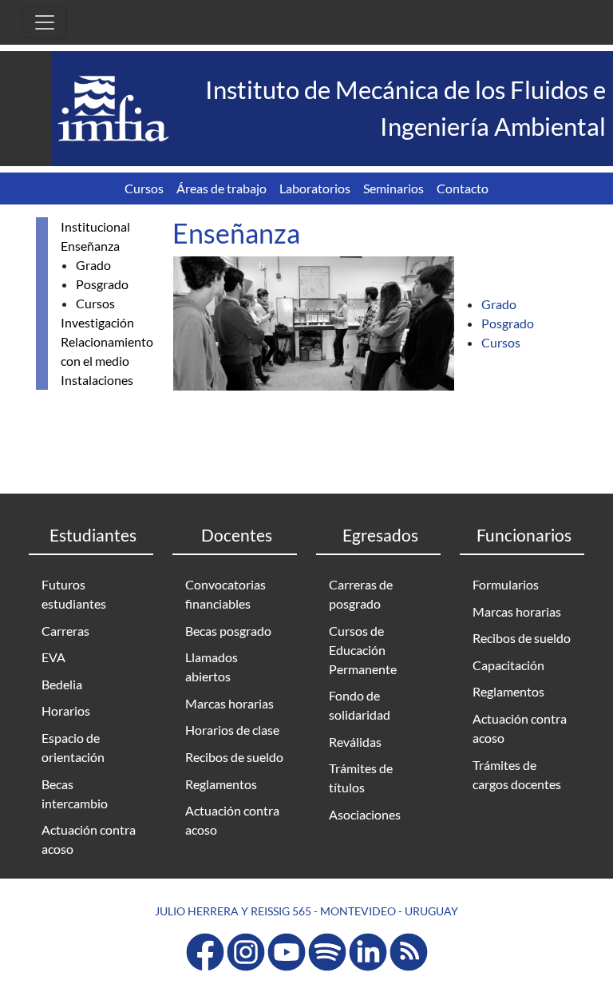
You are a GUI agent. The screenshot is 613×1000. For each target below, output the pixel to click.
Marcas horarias (229, 703)
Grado (93, 264)
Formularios (506, 584)
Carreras (65, 630)
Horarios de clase (232, 729)
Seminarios (393, 188)
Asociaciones (365, 814)
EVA (53, 657)
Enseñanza (90, 245)
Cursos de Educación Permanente (363, 650)
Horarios (66, 710)
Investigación (97, 322)
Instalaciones (97, 379)
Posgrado (102, 284)
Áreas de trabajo (221, 188)
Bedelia (62, 684)
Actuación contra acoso (89, 839)
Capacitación (508, 665)
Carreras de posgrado (361, 594)
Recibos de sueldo (234, 756)
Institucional (95, 226)
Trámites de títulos (361, 777)
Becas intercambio (75, 793)
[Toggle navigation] (44, 22)
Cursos (144, 188)
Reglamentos (221, 784)
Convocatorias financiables (225, 594)
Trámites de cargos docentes (517, 774)
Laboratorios (314, 188)
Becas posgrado (228, 630)
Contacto (462, 188)
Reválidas (355, 741)
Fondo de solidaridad (359, 705)
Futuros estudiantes (74, 594)
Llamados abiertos (211, 666)
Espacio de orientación (73, 747)
